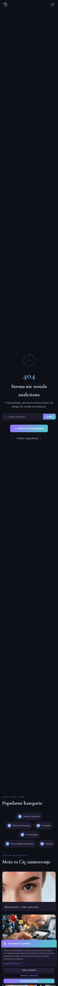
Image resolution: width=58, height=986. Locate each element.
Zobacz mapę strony (27, 438)
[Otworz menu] (53, 4)
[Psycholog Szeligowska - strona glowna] (5, 4)
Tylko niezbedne (29, 970)
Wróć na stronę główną (30, 428)
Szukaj (49, 417)
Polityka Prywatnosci (12, 963)
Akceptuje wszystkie (29, 981)
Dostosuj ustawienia (29, 975)
